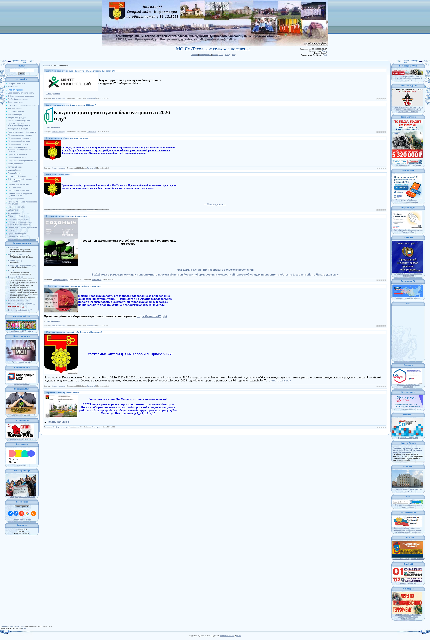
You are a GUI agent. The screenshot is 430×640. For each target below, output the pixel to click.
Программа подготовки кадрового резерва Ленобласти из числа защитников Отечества (408, 109)
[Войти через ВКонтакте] (10, 513)
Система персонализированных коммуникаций (408, 506)
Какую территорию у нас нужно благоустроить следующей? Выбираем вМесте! (82, 71)
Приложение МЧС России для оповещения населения (408, 201)
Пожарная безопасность (408, 583)
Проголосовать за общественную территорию (67, 138)
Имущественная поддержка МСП (22, 415)
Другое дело (22, 465)
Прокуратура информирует (20, 266)
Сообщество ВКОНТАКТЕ (22, 331)
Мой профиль (205, 55)
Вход (234, 55)
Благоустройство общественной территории (66, 216)
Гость (324, 51)
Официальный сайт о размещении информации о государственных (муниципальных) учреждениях (408, 530)
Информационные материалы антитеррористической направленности (408, 617)
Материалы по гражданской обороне (408, 559)
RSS (325, 55)
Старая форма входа (22, 520)
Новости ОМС (14, 277)
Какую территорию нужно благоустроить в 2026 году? (71, 105)
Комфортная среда (16, 307)
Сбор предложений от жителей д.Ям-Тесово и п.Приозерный (74, 332)
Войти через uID (22, 507)
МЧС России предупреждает (20, 304)
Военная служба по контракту (408, 165)
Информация (13, 261)
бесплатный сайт (227, 636)
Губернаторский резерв (408, 438)
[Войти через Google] (27, 513)
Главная (194, 55)
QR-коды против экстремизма (22, 497)
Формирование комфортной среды (62, 393)
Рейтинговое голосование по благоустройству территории (73, 286)
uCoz (238, 636)
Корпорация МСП (21, 384)
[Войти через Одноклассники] (33, 513)
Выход (227, 55)
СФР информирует (16, 300)
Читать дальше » (53, 94)
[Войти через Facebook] (15, 513)
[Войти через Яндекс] (21, 513)
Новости (11, 248)
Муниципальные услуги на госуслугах (408, 386)
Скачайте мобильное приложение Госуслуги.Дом (408, 231)
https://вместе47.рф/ (152, 316)
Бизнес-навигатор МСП (22, 362)
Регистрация (217, 55)
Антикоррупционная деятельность (21, 439)
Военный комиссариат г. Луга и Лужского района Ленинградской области (408, 78)
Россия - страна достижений (408, 298)
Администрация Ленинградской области (408, 490)
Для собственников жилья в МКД (408, 409)
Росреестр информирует (19, 310)
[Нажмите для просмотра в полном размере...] (71, 74)
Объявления (13, 254)
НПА (10, 270)
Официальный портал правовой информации (408, 275)
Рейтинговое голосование (58, 175)
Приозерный (91, 98)
